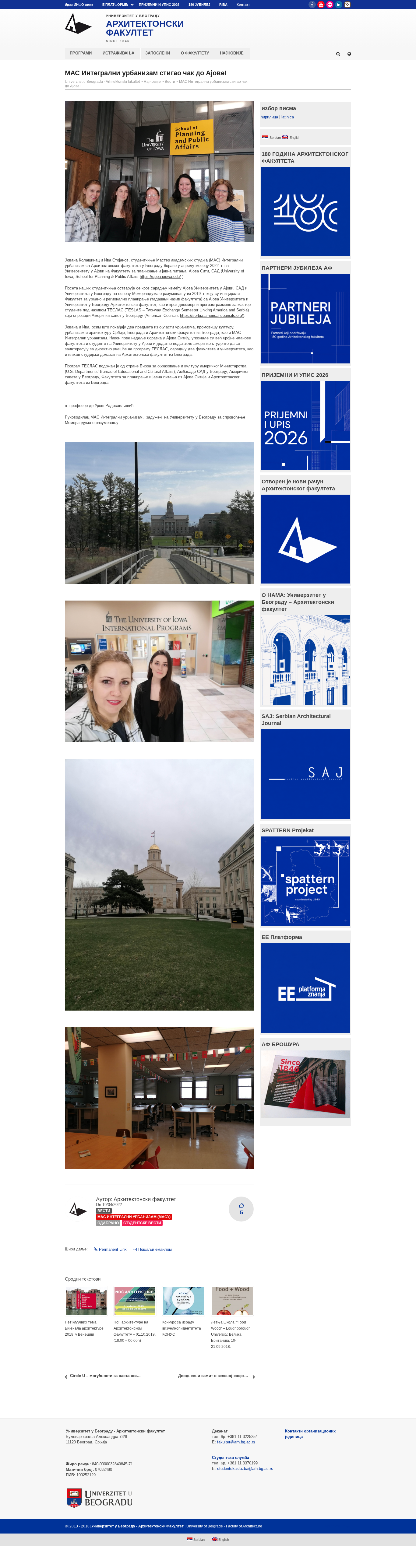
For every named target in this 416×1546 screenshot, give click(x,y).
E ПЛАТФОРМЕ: (115, 4)
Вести (170, 81)
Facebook (312, 4)
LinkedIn (338, 4)
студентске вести (142, 1223)
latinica (287, 117)
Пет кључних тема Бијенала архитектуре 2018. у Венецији (84, 1328)
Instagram (347, 4)
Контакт (243, 4)
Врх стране (335, 1526)
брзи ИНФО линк (79, 4)
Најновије (152, 81)
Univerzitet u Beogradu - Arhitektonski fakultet (102, 81)
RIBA (223, 4)
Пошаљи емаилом (155, 1249)
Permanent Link (113, 1249)
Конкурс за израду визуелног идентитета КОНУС (181, 1328)
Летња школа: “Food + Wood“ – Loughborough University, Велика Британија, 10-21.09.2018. (231, 1334)
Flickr (329, 4)
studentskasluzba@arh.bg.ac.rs (245, 1468)
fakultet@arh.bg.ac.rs (236, 1442)
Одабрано (108, 1223)
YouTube (321, 4)
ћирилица (269, 117)
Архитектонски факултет (145, 1199)
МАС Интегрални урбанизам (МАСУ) (134, 1217)
